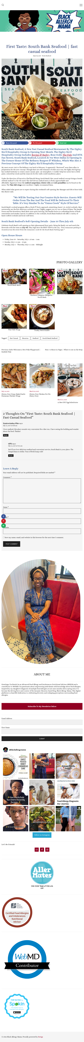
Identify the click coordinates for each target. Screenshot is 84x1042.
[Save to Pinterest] (3, 521)
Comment (7, 477)
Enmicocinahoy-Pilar (11, 423)
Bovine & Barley (40, 154)
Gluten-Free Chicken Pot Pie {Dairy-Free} (40, 395)
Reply (6, 435)
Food (43, 56)
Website (6, 527)
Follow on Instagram (42, 835)
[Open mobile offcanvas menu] (81, 5)
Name (6, 507)
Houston (25, 338)
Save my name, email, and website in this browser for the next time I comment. (34, 537)
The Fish (67, 154)
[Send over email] (3, 525)
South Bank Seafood (50, 338)
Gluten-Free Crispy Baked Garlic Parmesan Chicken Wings (13, 395)
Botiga (40, 1037)
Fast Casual (14, 338)
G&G (10, 444)
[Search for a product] (3, 5)
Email (6, 517)
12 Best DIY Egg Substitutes (68, 402)
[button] (2, 558)
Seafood (48, 56)
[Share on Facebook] (3, 516)
